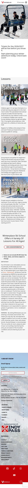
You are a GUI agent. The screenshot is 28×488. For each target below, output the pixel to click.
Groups (4, 417)
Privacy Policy (23, 377)
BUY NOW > (22, 2)
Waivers (3, 444)
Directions (4, 448)
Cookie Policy (5, 455)
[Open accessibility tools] (21, 482)
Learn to (4, 412)
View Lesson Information (14, 247)
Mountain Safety (6, 457)
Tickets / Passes (6, 407)
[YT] (14, 474)
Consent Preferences (6, 400)
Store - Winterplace (8, 272)
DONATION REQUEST (6, 442)
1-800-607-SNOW (7, 359)
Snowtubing (5, 409)
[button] (23, 405)
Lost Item (4, 446)
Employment (5, 459)
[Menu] (26, 2)
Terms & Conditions (7, 451)
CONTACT (4, 440)
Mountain (5, 404)
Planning (4, 415)
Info (3, 420)
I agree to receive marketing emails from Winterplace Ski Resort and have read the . (14, 377)
